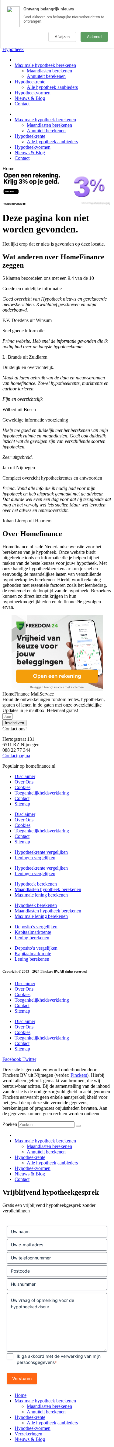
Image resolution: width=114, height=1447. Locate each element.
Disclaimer (25, 776)
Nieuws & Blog (30, 98)
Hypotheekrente (30, 81)
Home (20, 1395)
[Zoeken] (78, 1126)
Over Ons (24, 781)
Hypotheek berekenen (36, 883)
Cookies (22, 787)
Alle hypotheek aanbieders (52, 87)
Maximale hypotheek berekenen (45, 65)
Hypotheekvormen (32, 92)
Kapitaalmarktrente (33, 932)
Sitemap (22, 803)
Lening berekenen (32, 937)
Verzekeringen (28, 1433)
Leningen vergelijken (35, 857)
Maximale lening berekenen (41, 894)
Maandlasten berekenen (49, 70)
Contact (22, 103)
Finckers (79, 1075)
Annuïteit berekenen (46, 76)
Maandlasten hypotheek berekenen (48, 889)
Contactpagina (16, 755)
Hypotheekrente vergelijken (41, 852)
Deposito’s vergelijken (36, 926)
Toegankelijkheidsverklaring (42, 792)
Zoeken (9, 1124)
